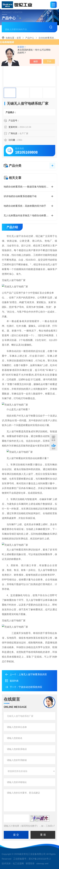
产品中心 (29, 38)
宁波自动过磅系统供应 (30, 687)
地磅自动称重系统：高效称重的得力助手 (25, 205)
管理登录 (30, 863)
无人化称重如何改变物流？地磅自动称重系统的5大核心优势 (29, 215)
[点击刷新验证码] (40, 818)
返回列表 (14, 680)
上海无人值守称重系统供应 (33, 674)
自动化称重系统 (46, 38)
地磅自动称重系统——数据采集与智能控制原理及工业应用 (29, 186)
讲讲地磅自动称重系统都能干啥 (20, 196)
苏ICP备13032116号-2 (40, 858)
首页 (19, 38)
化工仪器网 (18, 863)
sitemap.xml (42, 863)
